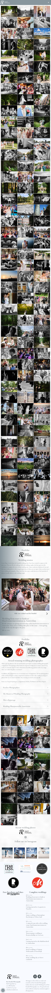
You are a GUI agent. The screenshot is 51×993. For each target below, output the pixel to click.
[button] (48, 2)
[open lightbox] (9, 11)
